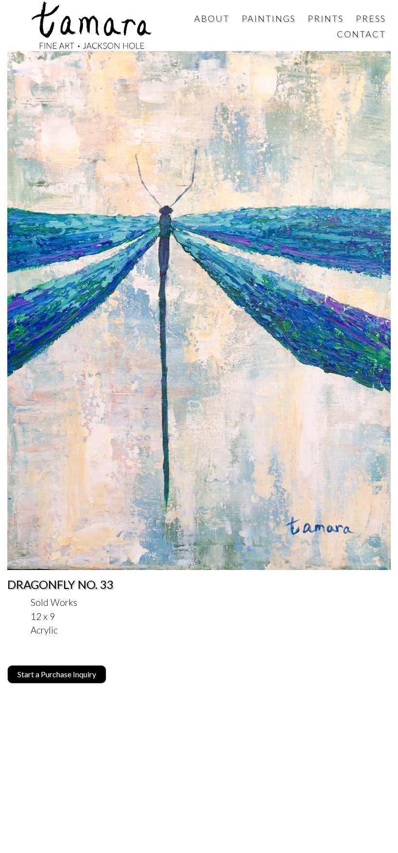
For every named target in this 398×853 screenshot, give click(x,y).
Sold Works (54, 602)
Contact (361, 34)
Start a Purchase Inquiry (56, 674)
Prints (326, 18)
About (212, 18)
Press (371, 18)
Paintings (269, 18)
